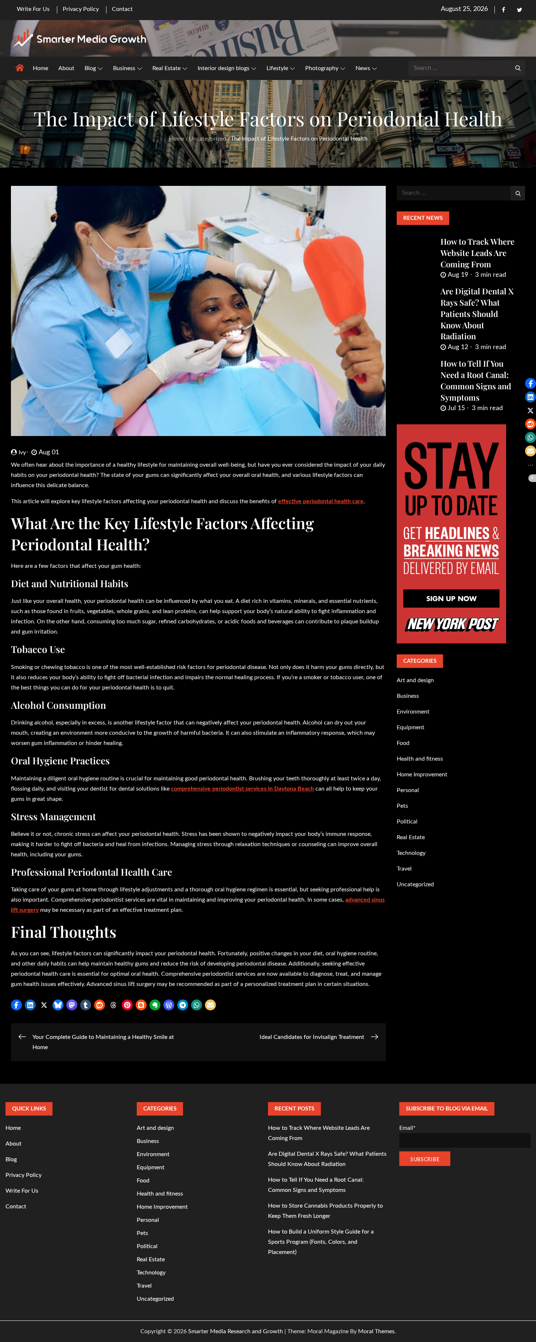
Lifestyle (277, 68)
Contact (122, 9)
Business (124, 68)
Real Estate (166, 68)
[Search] (517, 67)
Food (403, 743)
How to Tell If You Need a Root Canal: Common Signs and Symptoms (475, 380)
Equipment (410, 727)
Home (40, 68)
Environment (413, 712)
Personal (408, 790)
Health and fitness (420, 759)
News (363, 68)
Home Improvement (422, 774)
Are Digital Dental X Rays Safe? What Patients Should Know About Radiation (477, 313)
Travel (404, 869)
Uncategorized (415, 884)
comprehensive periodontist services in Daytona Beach (242, 789)
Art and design (415, 680)
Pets (402, 806)
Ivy (22, 452)
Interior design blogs (223, 68)
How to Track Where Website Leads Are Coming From (477, 252)
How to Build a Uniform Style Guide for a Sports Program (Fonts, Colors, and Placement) (321, 1242)
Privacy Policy (81, 9)
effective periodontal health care (321, 501)
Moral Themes (376, 1331)
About (66, 68)
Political (407, 822)
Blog (90, 68)
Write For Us (33, 9)
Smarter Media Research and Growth (235, 1331)
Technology (411, 853)
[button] (16, 1004)
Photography (321, 68)
